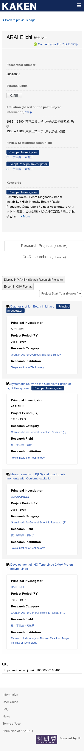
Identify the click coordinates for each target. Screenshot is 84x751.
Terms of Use (12, 723)
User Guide (10, 702)
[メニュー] (79, 5)
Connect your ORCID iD (54, 44)
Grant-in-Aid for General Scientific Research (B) (38, 432)
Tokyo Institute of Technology (28, 367)
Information (10, 694)
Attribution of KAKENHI (18, 731)
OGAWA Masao (20, 496)
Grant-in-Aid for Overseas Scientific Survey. (36, 354)
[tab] (44, 246)
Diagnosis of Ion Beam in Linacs (32, 306)
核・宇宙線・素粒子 (20, 157)
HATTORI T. (18, 587)
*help (74, 43)
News (6, 716)
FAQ (6, 709)
